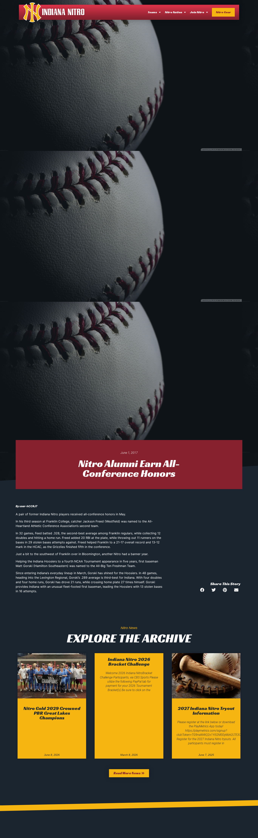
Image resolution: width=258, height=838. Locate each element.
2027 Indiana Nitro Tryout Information (206, 710)
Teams (152, 12)
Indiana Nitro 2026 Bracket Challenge (129, 661)
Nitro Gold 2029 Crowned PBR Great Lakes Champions (51, 713)
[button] (202, 590)
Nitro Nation (173, 12)
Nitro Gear (223, 12)
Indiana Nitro (63, 12)
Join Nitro (197, 12)
